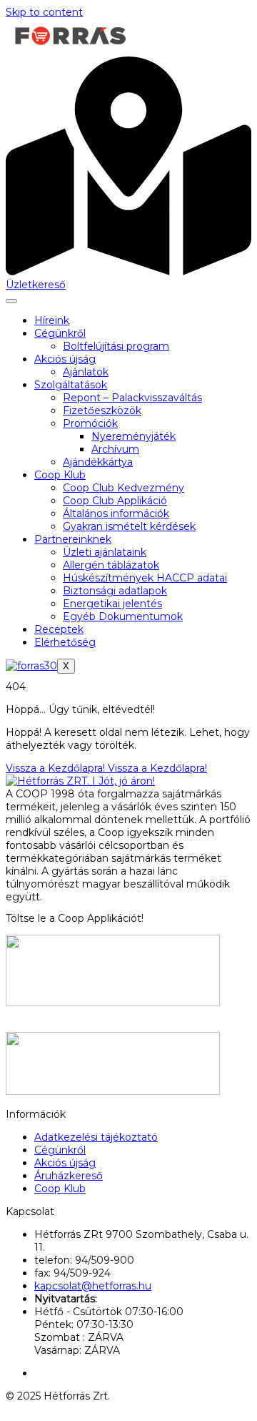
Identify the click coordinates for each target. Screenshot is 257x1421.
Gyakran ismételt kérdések (129, 526)
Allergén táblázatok (111, 565)
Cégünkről (60, 333)
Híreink (51, 320)
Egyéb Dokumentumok (123, 616)
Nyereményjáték (133, 436)
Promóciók (90, 423)
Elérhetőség (65, 642)
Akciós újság (65, 359)
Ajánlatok (86, 371)
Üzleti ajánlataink (104, 552)
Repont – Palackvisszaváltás (132, 397)
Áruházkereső (68, 1175)
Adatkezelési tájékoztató (96, 1137)
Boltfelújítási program (116, 346)
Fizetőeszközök (102, 410)
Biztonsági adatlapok (115, 590)
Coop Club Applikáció (115, 500)
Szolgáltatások (70, 384)
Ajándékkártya (98, 462)
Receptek (59, 629)
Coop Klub (60, 474)
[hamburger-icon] (11, 301)
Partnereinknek (72, 539)
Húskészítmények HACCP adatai (145, 577)
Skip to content (44, 12)
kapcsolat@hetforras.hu (92, 1285)
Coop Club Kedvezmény (123, 487)
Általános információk (116, 513)
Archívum (115, 449)
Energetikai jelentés (112, 603)
